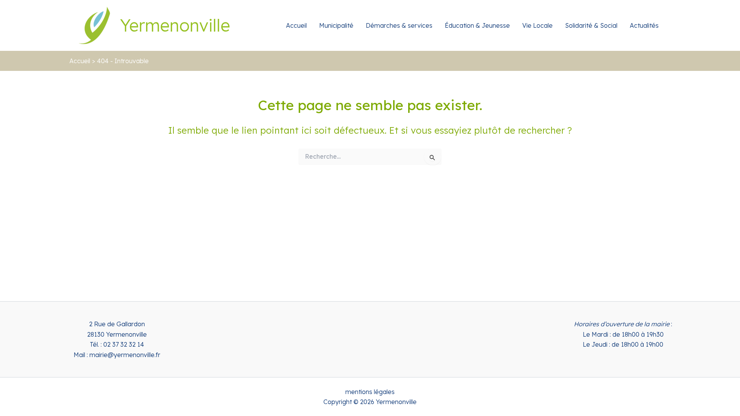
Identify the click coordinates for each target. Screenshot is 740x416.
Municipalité (336, 25)
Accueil (296, 25)
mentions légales (370, 392)
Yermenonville (175, 25)
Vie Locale (537, 25)
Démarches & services (399, 25)
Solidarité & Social (591, 25)
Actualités (644, 25)
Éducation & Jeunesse (477, 25)
